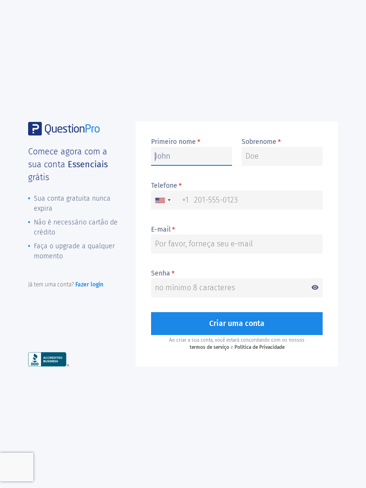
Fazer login (89, 284)
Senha (235, 273)
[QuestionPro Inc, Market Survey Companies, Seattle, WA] (48, 359)
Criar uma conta (236, 323)
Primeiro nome (175, 142)
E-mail (163, 229)
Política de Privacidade (259, 347)
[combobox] (170, 200)
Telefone (166, 186)
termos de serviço (209, 347)
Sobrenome (261, 142)
